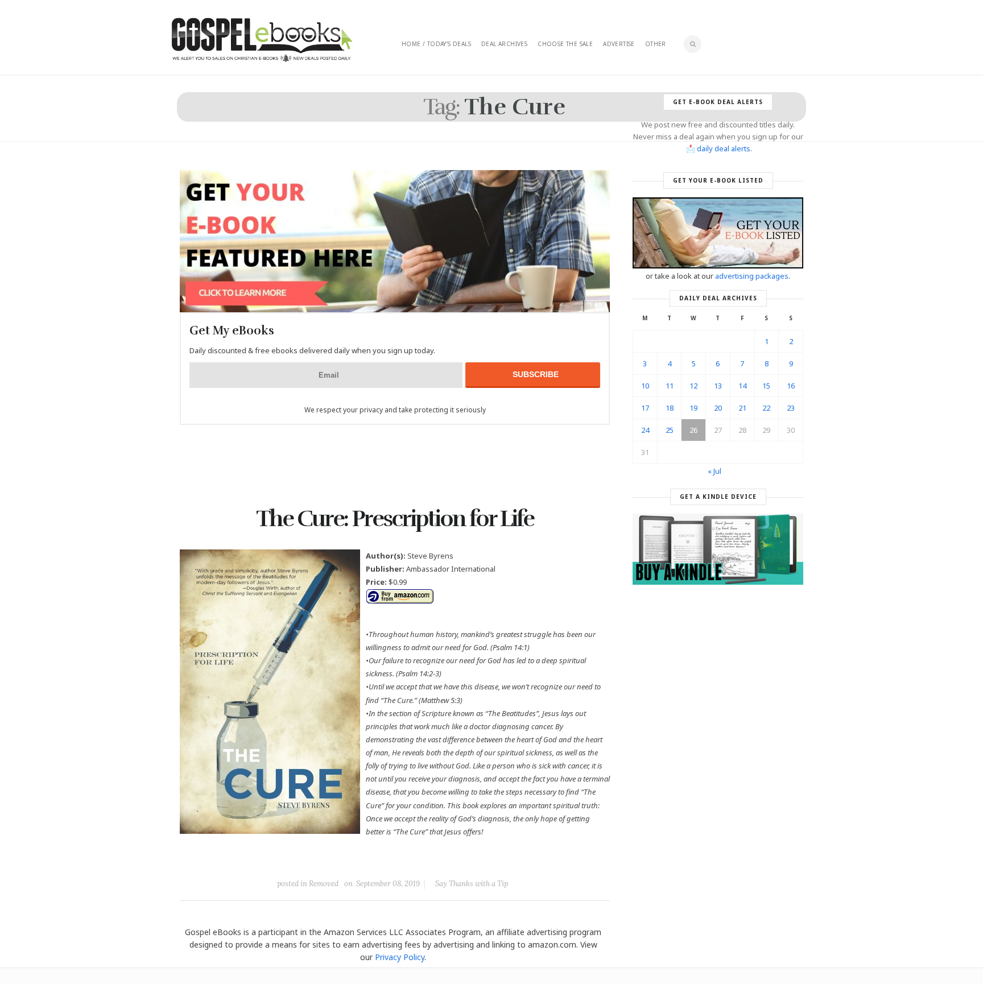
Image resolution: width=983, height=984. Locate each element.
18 (670, 408)
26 (693, 430)
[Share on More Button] (475, 857)
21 (742, 408)
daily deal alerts (723, 148)
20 (718, 408)
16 (791, 386)
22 (766, 408)
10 (645, 386)
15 (766, 386)
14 (742, 386)
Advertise (619, 44)
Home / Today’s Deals (436, 44)
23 (791, 408)
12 (693, 386)
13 (718, 386)
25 (670, 430)
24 (645, 430)
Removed (323, 883)
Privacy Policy (399, 957)
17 (645, 408)
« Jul (714, 471)
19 (693, 408)
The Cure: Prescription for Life (395, 519)
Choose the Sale (565, 44)
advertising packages (751, 276)
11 (670, 386)
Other (655, 44)
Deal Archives (504, 44)
